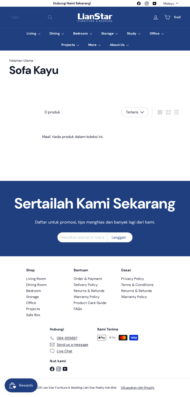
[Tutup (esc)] (165, 139)
